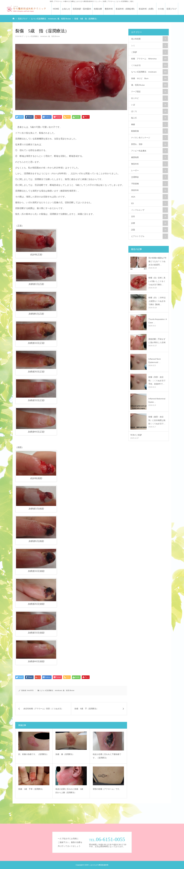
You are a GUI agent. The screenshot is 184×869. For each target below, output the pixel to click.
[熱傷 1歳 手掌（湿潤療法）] (33, 775)
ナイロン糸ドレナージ (148, 138)
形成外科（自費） (147, 9)
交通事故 (148, 177)
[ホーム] (13, 18)
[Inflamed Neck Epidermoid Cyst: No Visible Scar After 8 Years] (138, 362)
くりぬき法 (148, 65)
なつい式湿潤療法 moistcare (36, 36)
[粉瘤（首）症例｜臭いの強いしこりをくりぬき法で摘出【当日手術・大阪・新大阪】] (138, 282)
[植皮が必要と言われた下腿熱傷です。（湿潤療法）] (108, 741)
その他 (161, 9)
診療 (148, 223)
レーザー (148, 170)
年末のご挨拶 (136, 435)
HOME (56, 9)
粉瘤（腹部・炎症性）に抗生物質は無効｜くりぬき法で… (156, 420)
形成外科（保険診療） (126, 9)
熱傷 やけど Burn (148, 78)
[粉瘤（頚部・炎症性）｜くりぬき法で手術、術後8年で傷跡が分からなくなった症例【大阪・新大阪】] (138, 382)
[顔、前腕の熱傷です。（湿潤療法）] (33, 741)
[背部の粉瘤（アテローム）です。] (108, 775)
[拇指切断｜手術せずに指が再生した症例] (138, 342)
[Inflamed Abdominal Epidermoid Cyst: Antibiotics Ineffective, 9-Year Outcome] (138, 402)
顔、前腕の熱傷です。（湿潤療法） (33, 754)
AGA (148, 197)
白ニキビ (148, 98)
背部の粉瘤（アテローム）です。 (107, 789)
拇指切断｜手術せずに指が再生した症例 (156, 340)
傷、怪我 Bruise (54, 36)
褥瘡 (148, 124)
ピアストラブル (148, 236)
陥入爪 (148, 118)
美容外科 (148, 190)
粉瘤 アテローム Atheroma (148, 59)
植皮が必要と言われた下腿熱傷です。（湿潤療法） (107, 756)
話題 (148, 230)
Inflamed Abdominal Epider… (156, 400)
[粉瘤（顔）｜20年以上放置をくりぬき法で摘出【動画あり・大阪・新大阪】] (138, 302)
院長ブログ (172, 9)
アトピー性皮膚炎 (148, 151)
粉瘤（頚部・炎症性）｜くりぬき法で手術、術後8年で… (156, 380)
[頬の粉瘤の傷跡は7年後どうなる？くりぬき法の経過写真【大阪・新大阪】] (138, 262)
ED (148, 203)
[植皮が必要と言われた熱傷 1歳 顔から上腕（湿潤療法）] (71, 775)
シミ (148, 45)
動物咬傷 (148, 131)
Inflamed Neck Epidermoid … (154, 360)
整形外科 (109, 9)
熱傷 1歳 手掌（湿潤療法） (31, 789)
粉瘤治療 (98, 9)
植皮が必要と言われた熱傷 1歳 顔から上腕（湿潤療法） (70, 791)
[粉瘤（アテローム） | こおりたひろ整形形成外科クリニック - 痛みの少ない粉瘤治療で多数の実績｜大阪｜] (26, 8)
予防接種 (148, 184)
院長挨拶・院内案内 (82, 9)
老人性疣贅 (148, 39)
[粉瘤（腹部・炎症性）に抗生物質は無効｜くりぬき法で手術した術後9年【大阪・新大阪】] (138, 421)
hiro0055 (30, 690)
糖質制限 (148, 157)
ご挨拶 (148, 52)
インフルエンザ (148, 210)
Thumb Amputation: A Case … (157, 321)
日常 (148, 216)
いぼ (148, 105)
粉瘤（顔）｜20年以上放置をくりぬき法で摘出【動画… (157, 301)
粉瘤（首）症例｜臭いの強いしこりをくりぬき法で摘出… (156, 281)
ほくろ (148, 111)
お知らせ (66, 9)
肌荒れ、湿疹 (148, 144)
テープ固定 (148, 91)
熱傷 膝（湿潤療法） (64, 754)
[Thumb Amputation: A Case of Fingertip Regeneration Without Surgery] (138, 322)
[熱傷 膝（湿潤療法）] (71, 741)
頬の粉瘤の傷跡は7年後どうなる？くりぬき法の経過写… (157, 261)
